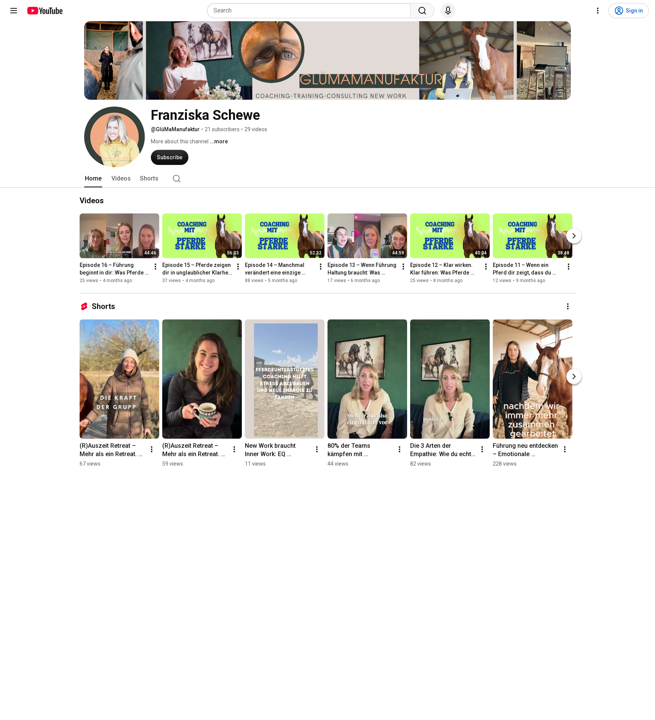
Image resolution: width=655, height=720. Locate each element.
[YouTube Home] (44, 10)
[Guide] (13, 10)
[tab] (93, 178)
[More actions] (155, 266)
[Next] (573, 235)
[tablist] (327, 178)
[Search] (422, 10)
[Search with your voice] (448, 10)
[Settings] (597, 10)
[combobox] (311, 10)
